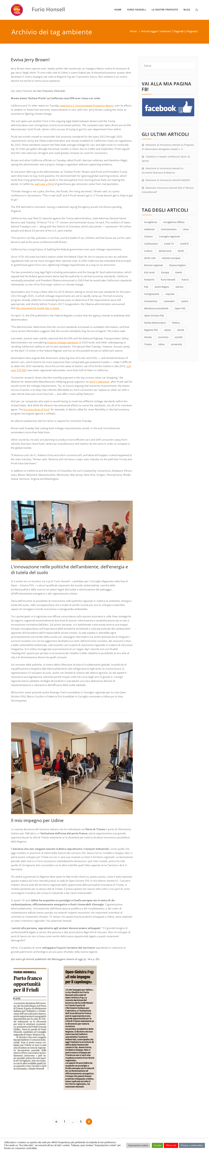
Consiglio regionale (169, 236)
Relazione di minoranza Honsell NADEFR (168, 180)
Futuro (185, 279)
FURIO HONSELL (136, 9)
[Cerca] (196, 10)
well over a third (44, 184)
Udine (161, 344)
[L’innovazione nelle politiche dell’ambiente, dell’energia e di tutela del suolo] (72, 532)
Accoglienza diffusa (174, 222)
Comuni (148, 236)
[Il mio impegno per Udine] (72, 769)
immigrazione (151, 294)
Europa (165, 272)
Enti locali (149, 272)
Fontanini (149, 279)
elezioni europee (171, 258)
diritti (181, 250)
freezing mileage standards (62, 342)
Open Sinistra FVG (154, 315)
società (178, 337)
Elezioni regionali (153, 265)
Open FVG (180, 308)
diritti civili (150, 258)
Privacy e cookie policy (192, 1145)
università (176, 344)
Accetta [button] (157, 1145)
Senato (148, 337)
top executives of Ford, (37, 409)
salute (167, 329)
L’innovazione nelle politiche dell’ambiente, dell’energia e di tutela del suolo (69, 569)
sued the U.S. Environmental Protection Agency (87, 105)
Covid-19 (169, 243)
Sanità (180, 329)
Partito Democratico (155, 322)
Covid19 (184, 243)
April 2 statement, (99, 381)
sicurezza (163, 337)
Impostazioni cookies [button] (138, 1145)
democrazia (165, 250)
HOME (118, 9)
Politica (176, 322)
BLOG (187, 9)
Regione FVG (151, 329)
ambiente (149, 229)
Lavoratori (169, 301)
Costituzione (151, 243)
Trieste (148, 344)
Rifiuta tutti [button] (171, 1145)
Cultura (148, 250)
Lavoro (184, 301)
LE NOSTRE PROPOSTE (165, 9)
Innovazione (150, 301)
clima (186, 229)
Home (133, 31)
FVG (146, 286)
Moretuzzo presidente (156, 308)
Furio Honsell (168, 279)
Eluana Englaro (177, 265)
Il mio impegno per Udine (37, 820)
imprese (170, 294)
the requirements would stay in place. (38, 308)
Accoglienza (150, 222)
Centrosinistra (169, 229)
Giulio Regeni (162, 286)
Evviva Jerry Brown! (30, 60)
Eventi (178, 272)
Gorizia (179, 286)
